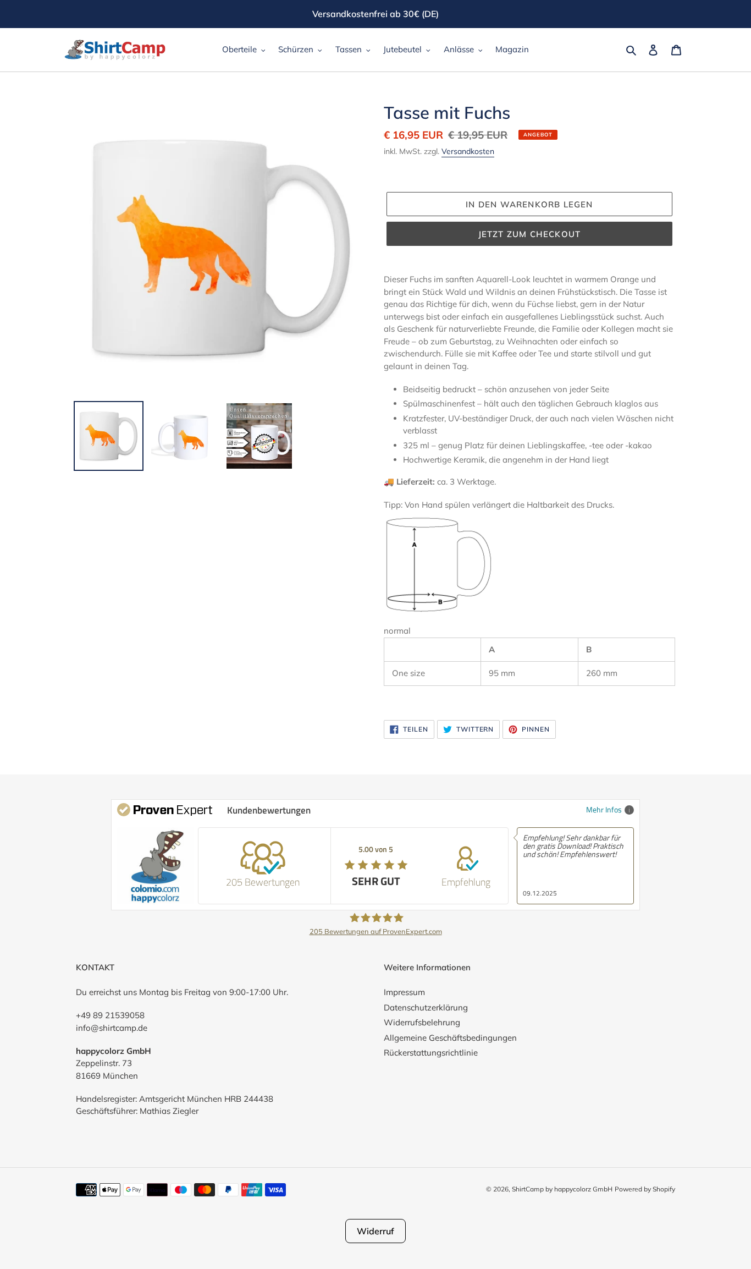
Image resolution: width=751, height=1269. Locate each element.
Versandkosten (467, 151)
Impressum (404, 992)
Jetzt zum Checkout (529, 234)
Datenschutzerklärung (426, 1007)
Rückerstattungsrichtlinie (431, 1052)
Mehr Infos (604, 809)
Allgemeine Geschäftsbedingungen (450, 1037)
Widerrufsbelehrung (422, 1022)
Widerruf (375, 1231)
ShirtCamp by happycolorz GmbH (562, 1189)
